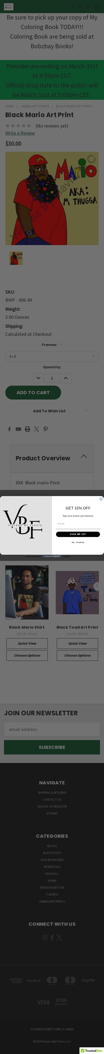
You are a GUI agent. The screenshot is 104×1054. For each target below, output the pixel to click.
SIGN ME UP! (78, 534)
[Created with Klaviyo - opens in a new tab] (52, 556)
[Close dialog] (101, 499)
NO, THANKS (78, 542)
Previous (9, 1048)
